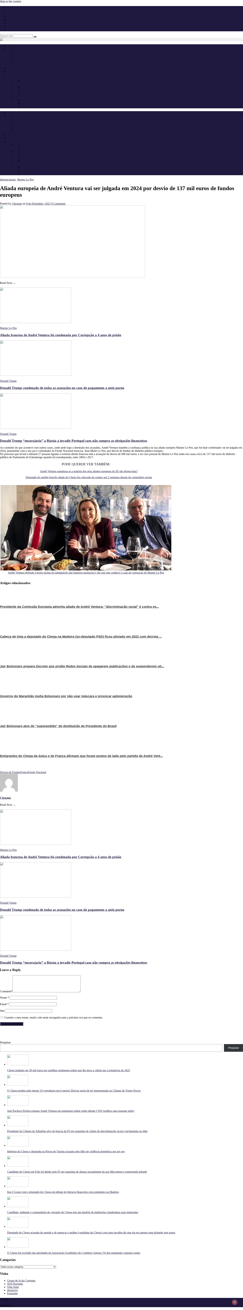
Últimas (11, 45)
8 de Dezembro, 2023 (38, 203)
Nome (4, 997)
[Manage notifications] (234, 1302)
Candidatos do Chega (33, 87)
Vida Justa (13, 1286)
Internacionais (8, 179)
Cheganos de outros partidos (30, 61)
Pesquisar (5, 1042)
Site (2, 1010)
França (24, 772)
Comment (6, 991)
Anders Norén (20, 1305)
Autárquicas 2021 (24, 97)
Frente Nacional (37, 772)
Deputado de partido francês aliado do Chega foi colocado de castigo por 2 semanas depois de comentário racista (89, 477)
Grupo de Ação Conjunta (21, 1280)
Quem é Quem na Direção (29, 52)
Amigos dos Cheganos (27, 65)
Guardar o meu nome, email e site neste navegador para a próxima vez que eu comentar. (53, 1017)
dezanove (12, 1290)
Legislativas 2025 (24, 77)
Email (4, 1004)
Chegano (17, 203)
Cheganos (14, 1299)
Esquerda (12, 1293)
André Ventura (22, 55)
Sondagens (13, 71)
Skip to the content (10, 1)
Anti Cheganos (15, 68)
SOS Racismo (15, 1283)
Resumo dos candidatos (34, 103)
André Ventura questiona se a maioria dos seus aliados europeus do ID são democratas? (89, 471)
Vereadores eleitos (31, 106)
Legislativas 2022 (24, 90)
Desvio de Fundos (10, 772)
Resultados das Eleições (34, 100)
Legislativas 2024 (24, 84)
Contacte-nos (14, 10)
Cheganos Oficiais (24, 58)
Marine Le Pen (25, 179)
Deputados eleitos (31, 81)
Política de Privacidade (20, 7)
